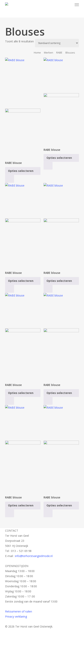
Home (37, 52)
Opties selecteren (20, 171)
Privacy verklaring (16, 616)
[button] (77, 5)
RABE (59, 52)
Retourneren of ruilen (18, 611)
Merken (48, 52)
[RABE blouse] (23, 107)
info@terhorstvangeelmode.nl (34, 556)
